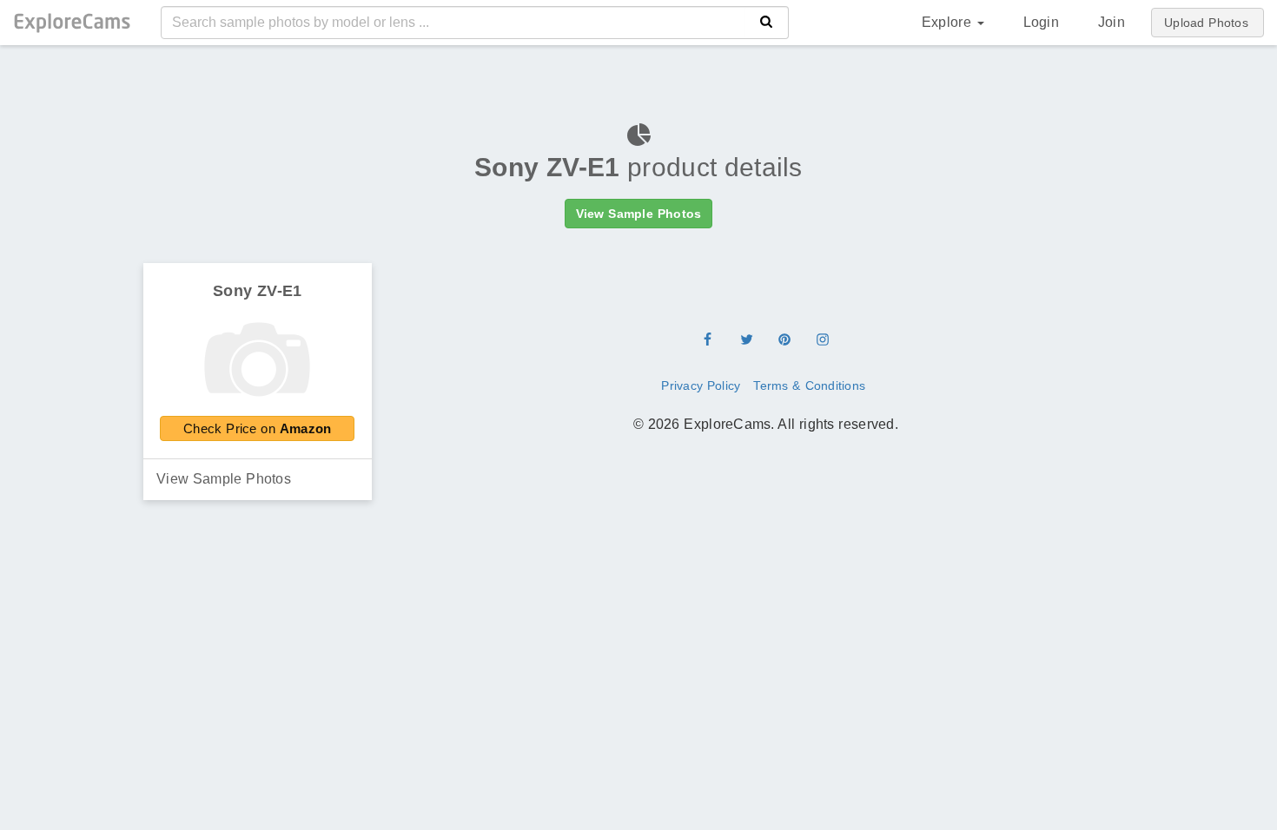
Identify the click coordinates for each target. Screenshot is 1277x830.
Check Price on (257, 428)
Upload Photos (1206, 23)
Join (1111, 22)
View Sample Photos (223, 478)
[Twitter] (746, 341)
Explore (949, 22)
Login (1041, 22)
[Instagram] (822, 341)
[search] (766, 22)
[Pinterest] (784, 341)
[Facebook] (708, 341)
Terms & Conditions (809, 385)
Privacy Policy (700, 385)
